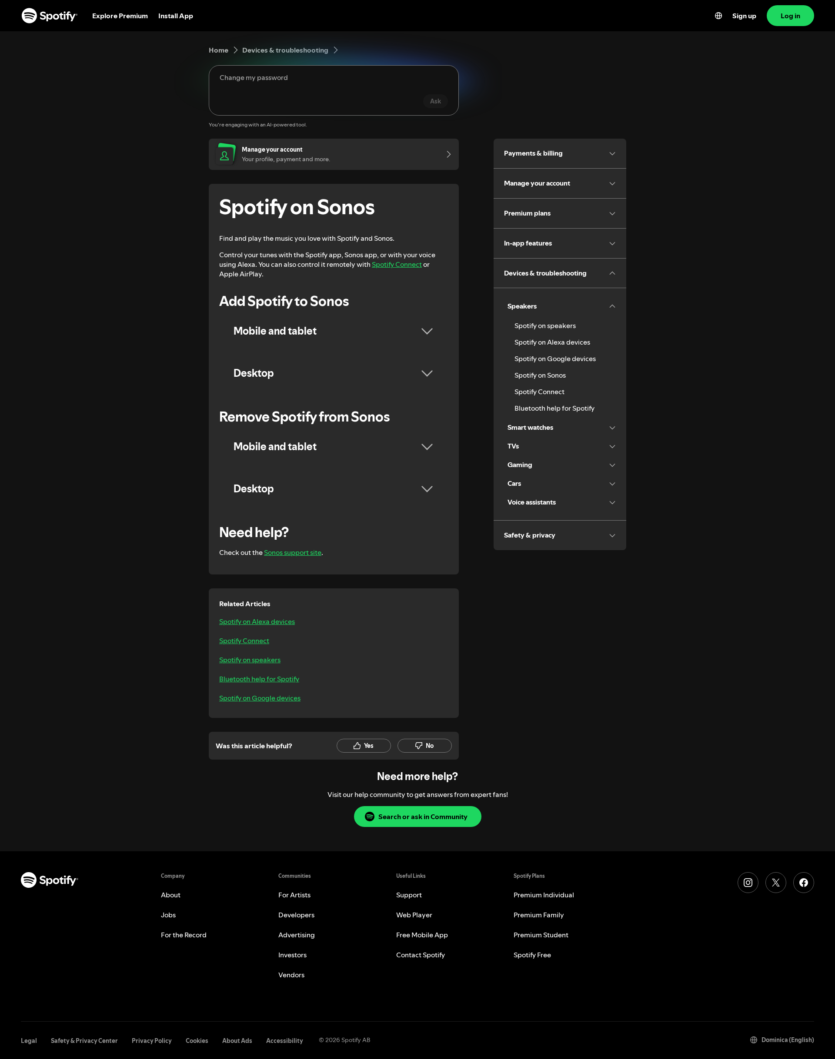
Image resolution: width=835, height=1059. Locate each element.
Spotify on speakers (250, 659)
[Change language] (718, 16)
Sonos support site (292, 552)
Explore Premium (120, 15)
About (170, 895)
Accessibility (284, 1040)
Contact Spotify (420, 954)
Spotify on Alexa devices (257, 621)
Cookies (197, 1040)
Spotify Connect (397, 264)
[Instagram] (748, 882)
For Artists (294, 895)
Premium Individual (544, 895)
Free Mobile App (422, 934)
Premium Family (539, 915)
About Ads (237, 1040)
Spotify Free (532, 954)
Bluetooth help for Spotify (259, 679)
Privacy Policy (152, 1040)
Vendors (291, 974)
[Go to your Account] (446, 154)
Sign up (744, 15)
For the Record (184, 934)
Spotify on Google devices (260, 698)
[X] (775, 882)
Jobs (168, 915)
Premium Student (541, 934)
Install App (175, 15)
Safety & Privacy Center (84, 1040)
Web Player (414, 915)
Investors (292, 954)
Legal (29, 1040)
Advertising (296, 934)
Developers (296, 915)
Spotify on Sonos (540, 375)
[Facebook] (803, 882)
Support (409, 895)
